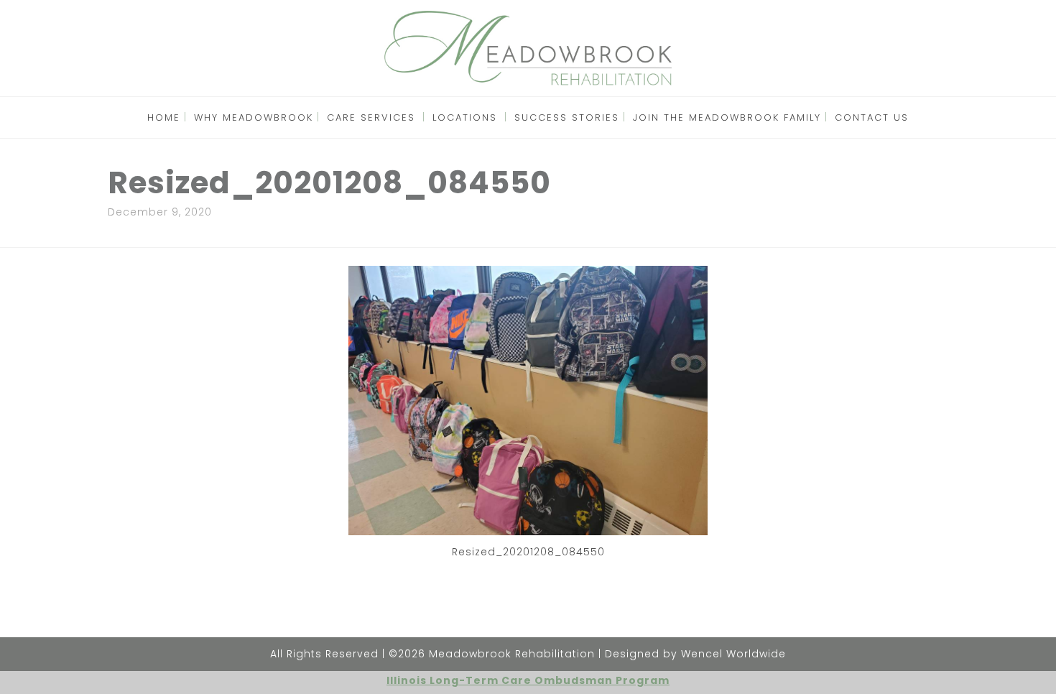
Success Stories (566, 117)
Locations (464, 117)
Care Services (371, 117)
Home (163, 117)
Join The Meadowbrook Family (727, 117)
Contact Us (872, 117)
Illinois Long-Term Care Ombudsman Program (528, 680)
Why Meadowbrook (253, 117)
